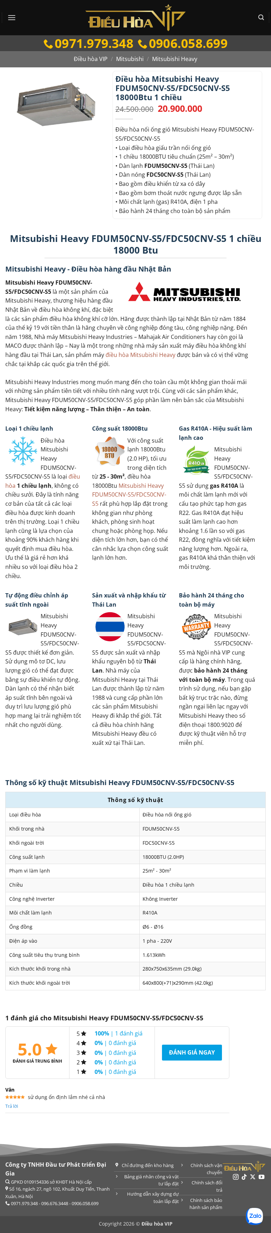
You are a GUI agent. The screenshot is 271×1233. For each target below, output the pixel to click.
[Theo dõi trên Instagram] (235, 1177)
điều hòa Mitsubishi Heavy (140, 355)
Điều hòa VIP (91, 59)
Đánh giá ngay (192, 1052)
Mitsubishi (130, 59)
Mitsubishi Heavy (174, 59)
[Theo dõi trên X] (252, 1177)
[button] (11, 17)
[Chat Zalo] (254, 1216)
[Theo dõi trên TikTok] (244, 1177)
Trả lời (11, 1106)
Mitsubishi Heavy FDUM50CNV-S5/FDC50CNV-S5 (129, 495)
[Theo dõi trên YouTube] (261, 1177)
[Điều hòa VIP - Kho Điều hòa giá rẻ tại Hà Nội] (135, 17)
